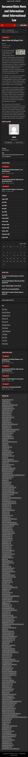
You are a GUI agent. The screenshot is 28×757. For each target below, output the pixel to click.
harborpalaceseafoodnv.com (9, 518)
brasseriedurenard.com (8, 455)
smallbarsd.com (6, 401)
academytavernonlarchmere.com (10, 660)
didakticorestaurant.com (8, 711)
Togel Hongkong (6, 331)
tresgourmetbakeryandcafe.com (10, 601)
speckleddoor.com (7, 427)
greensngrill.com (6, 466)
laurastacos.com (6, 613)
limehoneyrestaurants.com (9, 708)
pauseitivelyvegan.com (8, 745)
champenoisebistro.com (8, 632)
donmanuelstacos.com (8, 618)
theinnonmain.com (7, 415)
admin (4, 43)
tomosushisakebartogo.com (9, 734)
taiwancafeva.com (6, 418)
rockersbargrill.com (7, 580)
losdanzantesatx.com (7, 515)
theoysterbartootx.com (8, 631)
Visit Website (8, 142)
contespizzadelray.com (8, 438)
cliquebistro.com (6, 499)
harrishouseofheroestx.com (9, 503)
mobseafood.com (6, 520)
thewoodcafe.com (6, 413)
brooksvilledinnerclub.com (9, 501)
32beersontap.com (7, 422)
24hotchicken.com (6, 403)
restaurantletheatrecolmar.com (10, 461)
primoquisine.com (6, 482)
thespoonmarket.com (7, 471)
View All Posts (19, 142)
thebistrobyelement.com (8, 510)
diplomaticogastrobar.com (9, 736)
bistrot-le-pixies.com (7, 592)
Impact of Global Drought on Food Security (12, 189)
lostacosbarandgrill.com (8, 550)
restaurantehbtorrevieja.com (9, 715)
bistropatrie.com (6, 496)
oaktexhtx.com (6, 643)
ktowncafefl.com (6, 573)
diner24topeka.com (7, 606)
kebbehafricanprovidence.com (10, 424)
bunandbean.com (6, 450)
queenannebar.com (7, 653)
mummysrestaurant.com (8, 639)
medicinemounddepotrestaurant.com (12, 701)
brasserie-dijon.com (7, 655)
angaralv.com (5, 445)
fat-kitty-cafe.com (6, 720)
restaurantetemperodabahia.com (10, 596)
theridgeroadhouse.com (8, 408)
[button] (2, 25)
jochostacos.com (6, 676)
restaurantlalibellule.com (8, 697)
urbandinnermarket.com (8, 554)
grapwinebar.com (6, 543)
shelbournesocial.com (7, 433)
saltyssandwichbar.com (8, 562)
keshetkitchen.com (7, 738)
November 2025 (5, 228)
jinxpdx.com (5, 440)
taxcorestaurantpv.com (8, 680)
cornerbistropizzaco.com (8, 532)
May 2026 (4, 208)
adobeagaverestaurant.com (9, 694)
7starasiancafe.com (7, 447)
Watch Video (23, 25)
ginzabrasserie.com (7, 585)
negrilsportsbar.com (7, 534)
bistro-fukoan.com (6, 547)
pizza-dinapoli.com (7, 434)
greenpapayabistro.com (8, 608)
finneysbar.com (6, 583)
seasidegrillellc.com (7, 662)
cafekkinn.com (5, 724)
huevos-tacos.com (6, 552)
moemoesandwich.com (8, 689)
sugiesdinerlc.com (6, 589)
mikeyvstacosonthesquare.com (10, 492)
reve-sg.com (5, 443)
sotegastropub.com (7, 599)
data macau (5, 343)
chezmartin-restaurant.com (9, 487)
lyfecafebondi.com (6, 504)
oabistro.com (5, 564)
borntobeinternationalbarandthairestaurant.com (14, 717)
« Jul (3, 266)
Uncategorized (6, 37)
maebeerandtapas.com (8, 634)
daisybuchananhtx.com (8, 494)
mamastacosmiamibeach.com (9, 587)
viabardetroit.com (6, 506)
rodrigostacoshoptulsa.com (9, 627)
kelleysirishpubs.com (7, 683)
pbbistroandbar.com (7, 561)
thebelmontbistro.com (8, 531)
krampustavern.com (7, 685)
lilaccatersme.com (6, 426)
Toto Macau (5, 328)
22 (20, 258)
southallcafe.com (6, 625)
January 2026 (5, 221)
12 (10, 255)
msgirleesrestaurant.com (8, 575)
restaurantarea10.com (8, 452)
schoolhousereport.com (8, 490)
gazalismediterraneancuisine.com (10, 748)
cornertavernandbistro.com (9, 675)
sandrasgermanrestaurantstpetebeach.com (13, 475)
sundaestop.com (6, 420)
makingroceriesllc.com (8, 476)
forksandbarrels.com (7, 529)
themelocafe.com (6, 722)
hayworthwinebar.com (8, 668)
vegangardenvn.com (7, 743)
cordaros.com (5, 448)
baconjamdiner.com (7, 669)
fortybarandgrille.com (7, 436)
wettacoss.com (6, 511)
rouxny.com (5, 457)
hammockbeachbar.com (8, 568)
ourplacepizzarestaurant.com (9, 725)
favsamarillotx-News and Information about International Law (14, 13)
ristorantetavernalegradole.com (10, 524)
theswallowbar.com (7, 604)
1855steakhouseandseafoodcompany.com (13, 624)
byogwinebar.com (6, 541)
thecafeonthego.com (7, 538)
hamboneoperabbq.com (8, 739)
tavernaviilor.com (6, 611)
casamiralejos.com (7, 478)
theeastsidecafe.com (7, 641)
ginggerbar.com (6, 603)
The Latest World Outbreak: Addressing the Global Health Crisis (12, 180)
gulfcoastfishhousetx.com (8, 645)
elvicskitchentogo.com (7, 557)
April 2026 (4, 212)
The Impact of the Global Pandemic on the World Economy (12, 170)
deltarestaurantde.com (8, 706)
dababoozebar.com (7, 687)
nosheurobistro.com (7, 410)
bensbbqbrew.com (7, 741)
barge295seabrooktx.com (8, 650)
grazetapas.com (6, 594)
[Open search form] (14, 25)
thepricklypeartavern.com (8, 638)
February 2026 (5, 218)
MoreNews (22, 753)
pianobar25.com (6, 517)
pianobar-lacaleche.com (8, 489)
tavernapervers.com (7, 597)
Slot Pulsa (4, 309)
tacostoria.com (6, 513)
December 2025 (5, 224)
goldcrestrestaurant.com (8, 710)
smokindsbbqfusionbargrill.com (10, 652)
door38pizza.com (6, 729)
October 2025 (5, 231)
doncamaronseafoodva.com (9, 673)
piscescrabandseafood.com (9, 682)
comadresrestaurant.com (8, 704)
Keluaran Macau (6, 312)
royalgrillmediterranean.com (9, 664)
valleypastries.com (7, 454)
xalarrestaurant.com (7, 699)
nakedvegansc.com (7, 746)
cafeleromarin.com (7, 578)
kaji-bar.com (5, 629)
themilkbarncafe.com (7, 582)
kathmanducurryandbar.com (9, 617)
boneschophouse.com (8, 485)
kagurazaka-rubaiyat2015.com (9, 404)
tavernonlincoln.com (7, 690)
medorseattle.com (6, 548)
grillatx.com (5, 559)
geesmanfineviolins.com (8, 417)
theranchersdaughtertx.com (9, 671)
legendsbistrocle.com (7, 569)
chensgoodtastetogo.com (8, 659)
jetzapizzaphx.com (7, 727)
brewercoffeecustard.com (8, 431)
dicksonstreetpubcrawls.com (9, 522)
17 (3, 258)
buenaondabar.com (7, 527)
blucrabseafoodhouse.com (9, 576)
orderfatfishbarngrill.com (8, 648)
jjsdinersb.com (6, 692)
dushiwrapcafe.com (7, 536)
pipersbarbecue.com (7, 539)
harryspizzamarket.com (8, 731)
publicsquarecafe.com (7, 615)
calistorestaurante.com (8, 464)
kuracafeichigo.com (7, 718)
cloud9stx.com (6, 590)
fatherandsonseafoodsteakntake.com (11, 497)
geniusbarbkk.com (6, 646)
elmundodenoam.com (7, 399)
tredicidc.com (5, 462)
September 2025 (6, 234)
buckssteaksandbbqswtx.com (9, 636)
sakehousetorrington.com (8, 468)
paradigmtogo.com (7, 555)
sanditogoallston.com (7, 406)
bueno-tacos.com (6, 657)
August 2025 (5, 237)
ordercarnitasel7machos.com (9, 441)
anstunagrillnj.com (7, 732)
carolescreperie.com (7, 473)
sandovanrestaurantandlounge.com (11, 713)
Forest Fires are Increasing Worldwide (10, 289)
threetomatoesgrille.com (8, 620)
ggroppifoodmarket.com (8, 469)
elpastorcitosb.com (7, 411)
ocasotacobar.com (7, 508)
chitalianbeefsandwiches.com (9, 610)
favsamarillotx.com (7, 678)
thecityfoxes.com (6, 483)
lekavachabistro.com (7, 545)
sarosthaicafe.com (6, 666)
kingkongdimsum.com (7, 622)
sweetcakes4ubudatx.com (8, 571)
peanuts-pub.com (6, 566)
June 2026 (4, 205)
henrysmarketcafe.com (8, 459)
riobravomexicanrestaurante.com (10, 429)
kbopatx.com (5, 480)
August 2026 (5, 199)
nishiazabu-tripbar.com (8, 525)
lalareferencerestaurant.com (9, 703)
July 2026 (4, 202)
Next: (13, 154)
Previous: (5, 149)
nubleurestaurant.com (8, 696)
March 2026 (4, 215)
